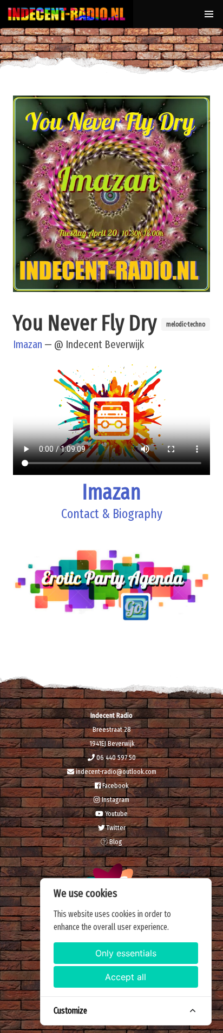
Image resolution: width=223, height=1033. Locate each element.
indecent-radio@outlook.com (115, 771)
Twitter (115, 828)
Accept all (125, 976)
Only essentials (125, 953)
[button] (209, 14)
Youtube (115, 814)
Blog (115, 842)
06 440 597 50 (115, 757)
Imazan (27, 344)
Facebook (114, 785)
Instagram (114, 800)
